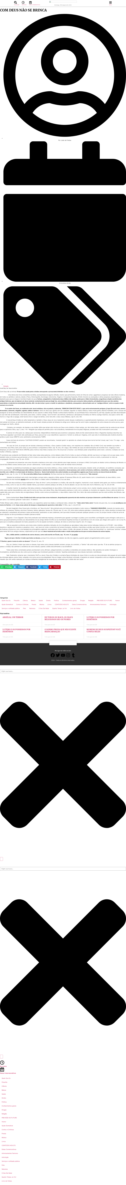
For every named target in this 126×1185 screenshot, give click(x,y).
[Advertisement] (51, 583)
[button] (6, 567)
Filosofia (16, 600)
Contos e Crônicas (22, 604)
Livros (49, 604)
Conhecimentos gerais (69, 600)
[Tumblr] (73, 655)
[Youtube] (63, 655)
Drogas (82, 600)
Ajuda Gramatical (7, 604)
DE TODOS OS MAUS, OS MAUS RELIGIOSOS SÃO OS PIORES (59, 618)
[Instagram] (68, 655)
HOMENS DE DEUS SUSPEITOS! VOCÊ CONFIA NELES (104, 630)
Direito (48, 600)
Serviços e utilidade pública (11, 608)
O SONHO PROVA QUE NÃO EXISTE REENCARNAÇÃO (60, 630)
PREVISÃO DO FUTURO (104, 600)
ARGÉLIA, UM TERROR (13, 617)
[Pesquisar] (15, 2)
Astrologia (113, 604)
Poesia (34, 604)
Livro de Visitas (75, 608)
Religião (6, 386)
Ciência (25, 600)
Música (42, 604)
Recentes (24, 4)
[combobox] (63, 671)
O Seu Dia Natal (44, 608)
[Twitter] (58, 655)
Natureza (32, 608)
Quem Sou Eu (6, 600)
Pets (24, 608)
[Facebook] (53, 655)
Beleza (33, 600)
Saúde (41, 600)
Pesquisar (16, 4)
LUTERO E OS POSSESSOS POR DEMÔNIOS (100, 618)
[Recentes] (23, 2)
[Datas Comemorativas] (30, 2)
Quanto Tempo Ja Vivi (59, 608)
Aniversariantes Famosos (98, 604)
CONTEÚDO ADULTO (62, 604)
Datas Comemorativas (34, 4)
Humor (117, 600)
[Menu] (110, 2)
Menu (110, 4)
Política (56, 600)
